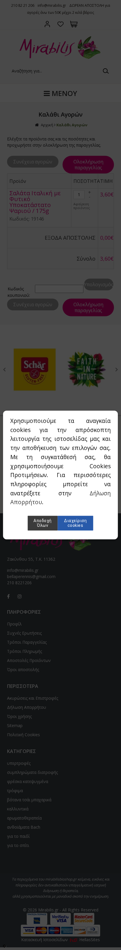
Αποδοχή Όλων (42, 523)
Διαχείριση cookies (75, 523)
